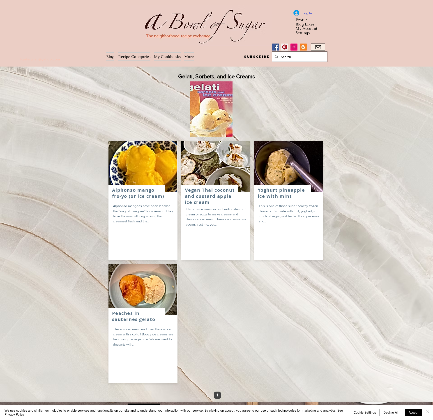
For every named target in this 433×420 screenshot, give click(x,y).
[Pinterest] (284, 47)
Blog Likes (305, 24)
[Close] (427, 412)
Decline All (390, 412)
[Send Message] (318, 47)
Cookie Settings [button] (365, 412)
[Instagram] (293, 47)
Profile (302, 20)
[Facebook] (275, 47)
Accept (413, 412)
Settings (303, 33)
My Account (306, 28)
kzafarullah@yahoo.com (40, 59)
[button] (256, 56)
